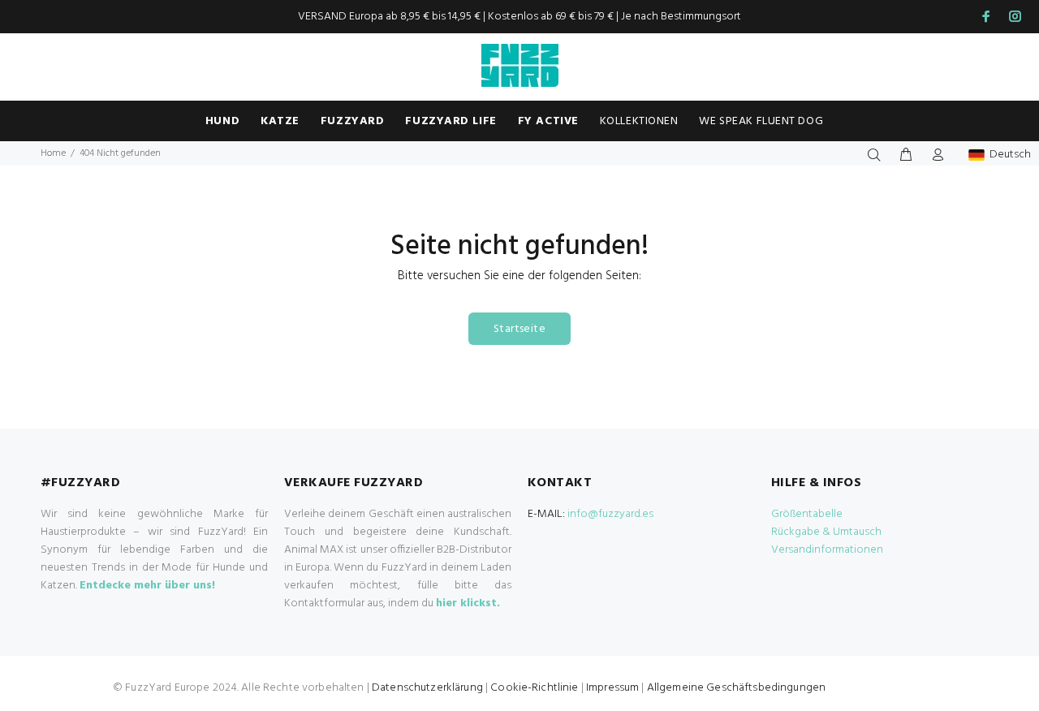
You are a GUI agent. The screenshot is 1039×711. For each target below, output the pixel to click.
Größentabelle (807, 514)
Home (53, 153)
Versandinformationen (827, 550)
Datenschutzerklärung (427, 688)
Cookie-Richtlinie (534, 688)
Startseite (519, 329)
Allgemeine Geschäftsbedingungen (736, 688)
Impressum (612, 688)
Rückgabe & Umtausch (826, 532)
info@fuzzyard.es (610, 514)
